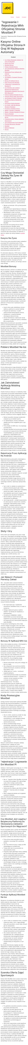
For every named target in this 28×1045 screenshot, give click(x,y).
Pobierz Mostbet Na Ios (11, 67)
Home (12, 17)
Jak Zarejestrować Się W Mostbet (14, 122)
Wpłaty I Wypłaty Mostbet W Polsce (14, 112)
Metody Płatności (9, 127)
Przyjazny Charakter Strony (12, 108)
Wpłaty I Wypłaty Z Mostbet (12, 110)
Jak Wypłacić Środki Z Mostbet (13, 98)
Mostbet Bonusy (9, 65)
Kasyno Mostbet (9, 114)
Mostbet (7, 126)
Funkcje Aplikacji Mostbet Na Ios (14, 94)
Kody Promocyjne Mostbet (12, 82)
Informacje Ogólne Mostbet (12, 103)
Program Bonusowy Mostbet (12, 124)
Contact (24, 17)
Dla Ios (7, 129)
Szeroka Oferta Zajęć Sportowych (14, 96)
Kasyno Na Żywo (9, 63)
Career (18, 17)
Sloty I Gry (8, 75)
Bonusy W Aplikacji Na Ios (12, 80)
